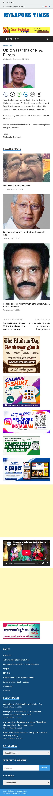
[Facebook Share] (5, 94)
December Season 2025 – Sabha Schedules (21, 664)
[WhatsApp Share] (19, 94)
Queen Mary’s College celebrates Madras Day (22, 704)
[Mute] (43, 563)
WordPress (15, 793)
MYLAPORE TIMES (20, 791)
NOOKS (6, 673)
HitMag (24, 793)
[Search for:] (26, 768)
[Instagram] (43, 6)
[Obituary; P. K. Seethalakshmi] (26, 183)
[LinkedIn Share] (25, 94)
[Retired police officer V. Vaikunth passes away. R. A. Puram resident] (26, 301)
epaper (6, 668)
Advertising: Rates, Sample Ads (16, 660)
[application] (26, 553)
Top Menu (10, 2)
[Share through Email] (32, 94)
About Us (7, 655)
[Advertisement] (26, 510)
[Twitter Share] (12, 94)
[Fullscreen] (46, 563)
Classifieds (7, 686)
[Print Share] (39, 94)
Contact (6, 690)
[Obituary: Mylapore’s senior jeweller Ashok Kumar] (26, 229)
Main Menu (13, 39)
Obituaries (7, 46)
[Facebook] (49, 6)
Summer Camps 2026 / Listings (16, 682)
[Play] (6, 563)
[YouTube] (46, 6)
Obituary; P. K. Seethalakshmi (17, 185)
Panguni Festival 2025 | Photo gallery (18, 677)
